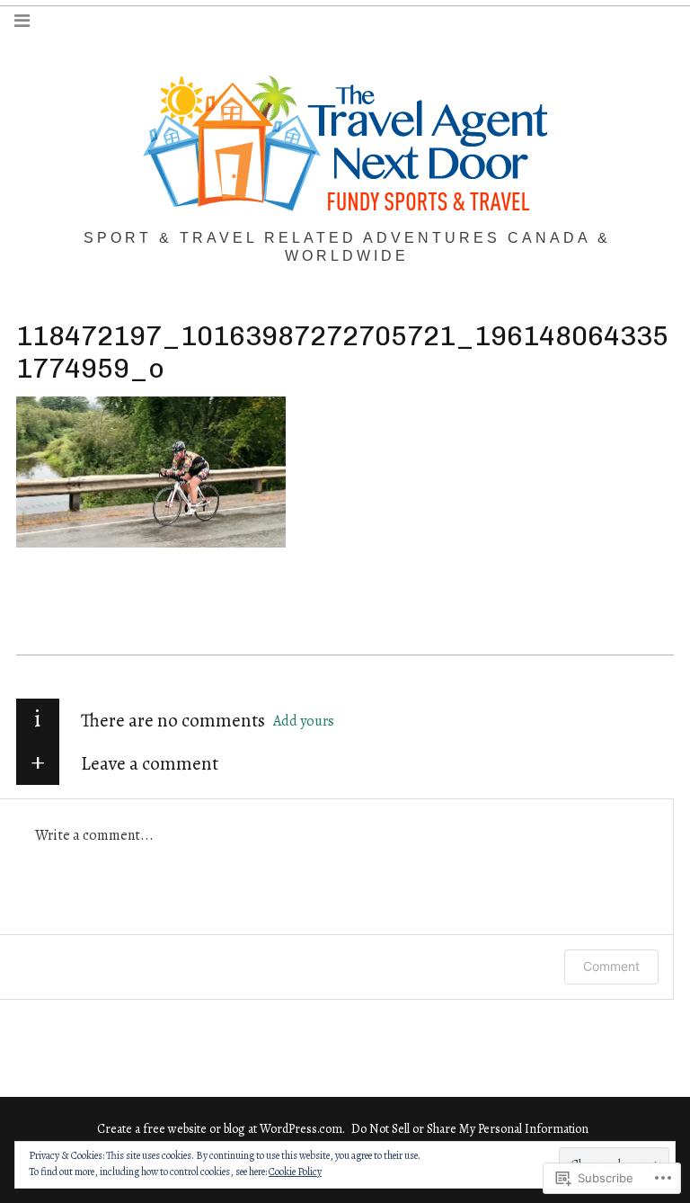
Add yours (303, 721)
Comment (611, 966)
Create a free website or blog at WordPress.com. (221, 1128)
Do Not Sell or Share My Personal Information (469, 1128)
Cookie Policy (295, 1171)
